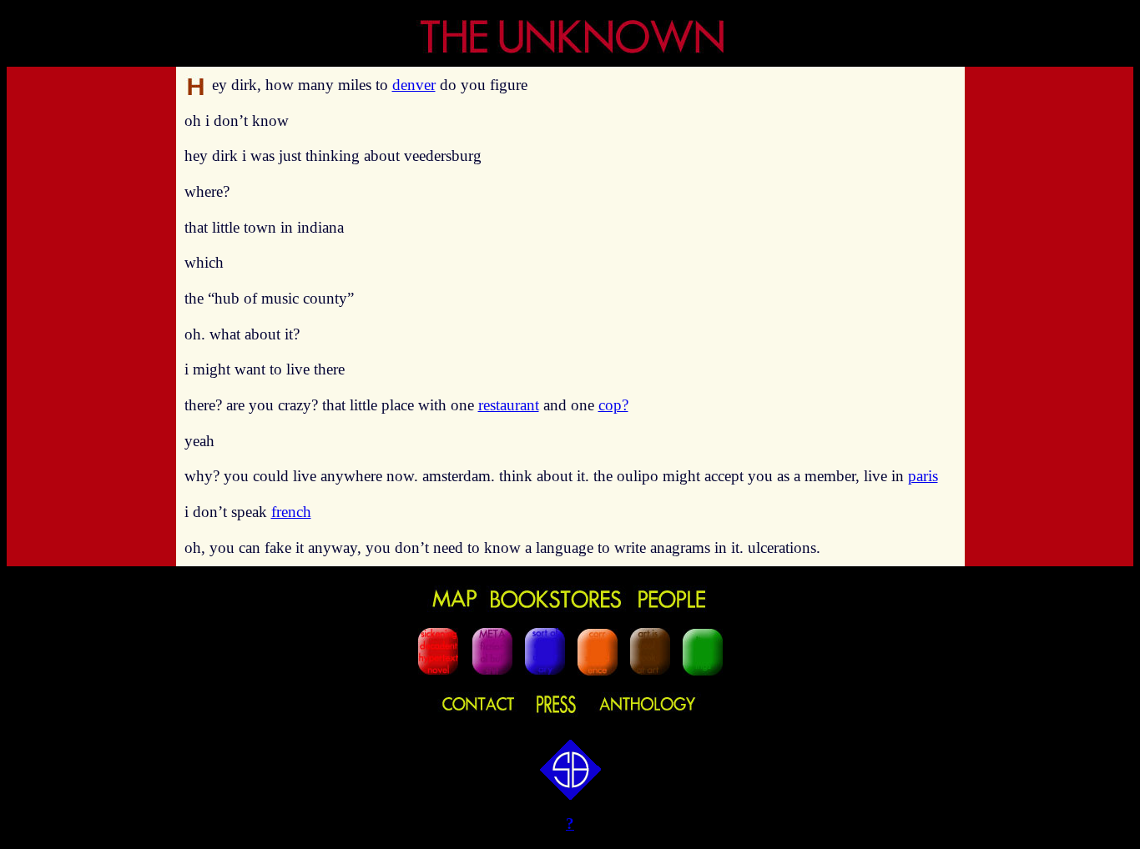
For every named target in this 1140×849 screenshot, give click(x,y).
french (291, 511)
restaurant (508, 405)
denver (414, 84)
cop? (613, 405)
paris (923, 476)
